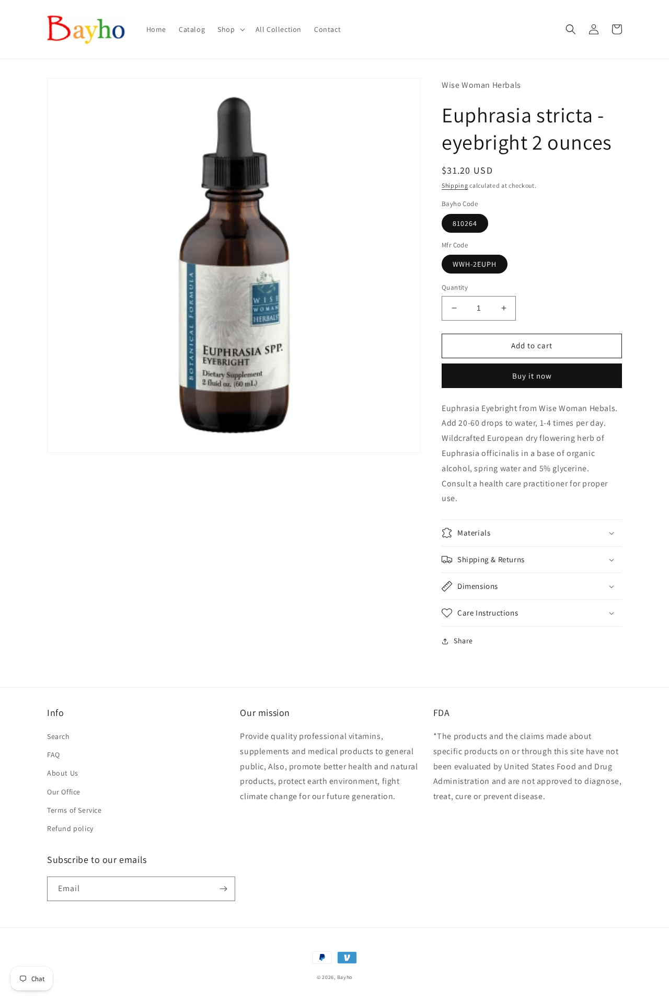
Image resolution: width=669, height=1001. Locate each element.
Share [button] (463, 640)
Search (58, 736)
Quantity (455, 287)
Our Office (63, 792)
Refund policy (70, 828)
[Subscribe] (223, 889)
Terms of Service (74, 810)
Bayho (345, 977)
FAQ (53, 754)
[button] (230, 29)
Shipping (455, 185)
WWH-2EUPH (475, 264)
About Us (62, 773)
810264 (465, 223)
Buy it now (532, 376)
